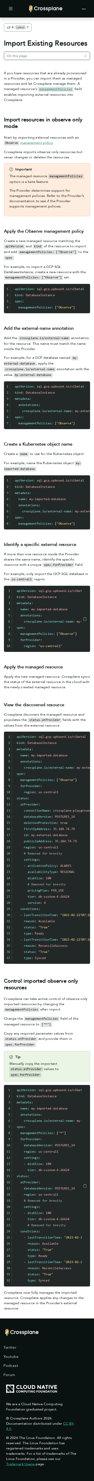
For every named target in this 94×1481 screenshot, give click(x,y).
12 (8, 804)
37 (8, 958)
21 (8, 860)
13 (8, 810)
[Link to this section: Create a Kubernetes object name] (76, 444)
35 (8, 946)
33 (8, 933)
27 (8, 897)
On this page (17, 55)
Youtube (11, 1356)
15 (8, 823)
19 (8, 847)
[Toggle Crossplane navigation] (84, 8)
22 (8, 866)
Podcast (10, 1365)
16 (8, 829)
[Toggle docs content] (10, 8)
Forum (9, 1374)
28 (8, 903)
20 (8, 853)
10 (8, 646)
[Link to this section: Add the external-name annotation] (77, 328)
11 (8, 798)
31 (8, 921)
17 (8, 835)
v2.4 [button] (15, 27)
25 (8, 884)
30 (8, 915)
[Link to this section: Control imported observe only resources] (30, 987)
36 (8, 952)
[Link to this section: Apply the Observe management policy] (87, 231)
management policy (36, 142)
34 (8, 939)
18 (8, 841)
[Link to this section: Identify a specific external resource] (80, 544)
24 (8, 878)
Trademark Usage (20, 1464)
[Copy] (85, 619)
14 (8, 817)
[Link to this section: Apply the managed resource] (66, 667)
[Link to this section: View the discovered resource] (68, 705)
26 (8, 890)
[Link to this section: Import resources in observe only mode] (21, 126)
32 (8, 927)
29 (8, 909)
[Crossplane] (45, 8)
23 (8, 872)
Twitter (10, 1347)
